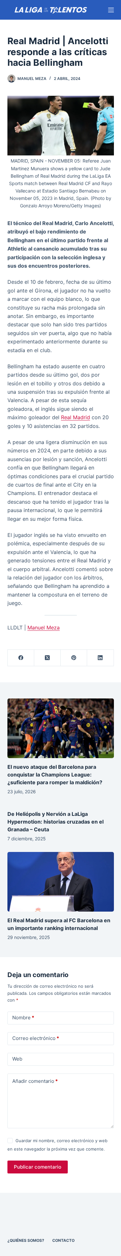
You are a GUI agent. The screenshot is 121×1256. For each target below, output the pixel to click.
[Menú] (111, 10)
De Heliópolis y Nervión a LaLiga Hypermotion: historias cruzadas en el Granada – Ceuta (55, 822)
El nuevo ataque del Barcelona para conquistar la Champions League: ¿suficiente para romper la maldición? (54, 775)
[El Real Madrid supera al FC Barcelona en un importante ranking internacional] (60, 882)
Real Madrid (75, 417)
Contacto (63, 1240)
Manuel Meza (43, 627)
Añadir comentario (35, 1081)
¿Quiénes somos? (25, 1240)
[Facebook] (21, 658)
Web (17, 1059)
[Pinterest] (74, 658)
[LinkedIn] (100, 658)
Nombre (23, 1017)
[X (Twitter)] (47, 658)
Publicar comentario (37, 1167)
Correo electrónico (35, 1038)
